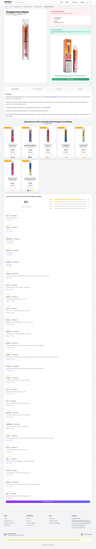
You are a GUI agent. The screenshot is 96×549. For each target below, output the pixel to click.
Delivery (28, 518)
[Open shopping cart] (90, 2)
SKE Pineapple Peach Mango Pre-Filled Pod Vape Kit (64, 31)
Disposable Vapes (8, 520)
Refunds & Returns (53, 520)
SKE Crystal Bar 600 (51, 97)
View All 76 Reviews (48, 501)
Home (61, 2)
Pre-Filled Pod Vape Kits (9, 523)
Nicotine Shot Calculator (54, 523)
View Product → (70, 79)
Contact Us (51, 518)
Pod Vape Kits (7, 525)
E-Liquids (74, 2)
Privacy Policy (30, 525)
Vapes (67, 2)
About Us (82, 2)
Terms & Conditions (31, 523)
